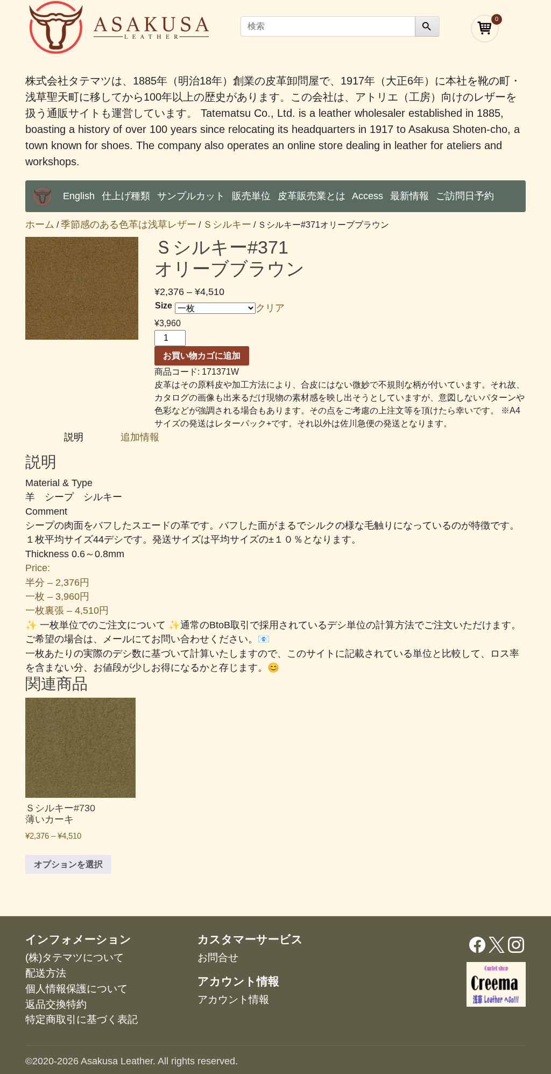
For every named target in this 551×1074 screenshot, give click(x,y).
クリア (270, 308)
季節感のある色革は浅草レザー (128, 224)
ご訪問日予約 (465, 196)
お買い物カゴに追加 (202, 355)
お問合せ (217, 957)
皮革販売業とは (311, 196)
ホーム (39, 224)
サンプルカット (191, 196)
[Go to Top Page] (42, 196)
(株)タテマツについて (74, 957)
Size (163, 305)
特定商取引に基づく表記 (81, 1019)
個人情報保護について (76, 988)
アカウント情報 (233, 999)
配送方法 (45, 973)
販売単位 (251, 196)
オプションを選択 (68, 864)
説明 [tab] (75, 437)
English (79, 196)
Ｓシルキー (227, 224)
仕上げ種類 (126, 196)
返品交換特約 (56, 1004)
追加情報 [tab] (140, 437)
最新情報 (409, 196)
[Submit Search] (427, 26)
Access (367, 196)
